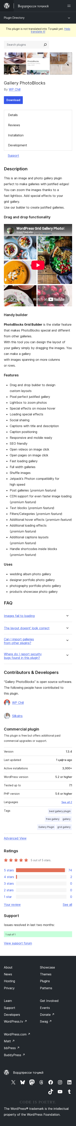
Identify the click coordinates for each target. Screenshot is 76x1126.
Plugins (45, 981)
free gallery (52, 819)
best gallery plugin (60, 811)
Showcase (47, 967)
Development (17, 145)
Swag (46, 1021)
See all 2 (66, 802)
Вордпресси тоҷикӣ (28, 1072)
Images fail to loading (19, 616)
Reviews (14, 125)
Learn (8, 1001)
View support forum (18, 943)
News (8, 974)
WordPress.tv (15, 1021)
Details (13, 115)
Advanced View (15, 838)
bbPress (12, 1048)
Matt (9, 1041)
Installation (16, 135)
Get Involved (49, 1001)
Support (13, 155)
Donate (47, 1015)
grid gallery (64, 827)
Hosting (9, 981)
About (8, 967)
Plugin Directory (14, 17)
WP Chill (14, 89)
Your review (12, 904)
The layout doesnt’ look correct (26, 628)
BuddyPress (14, 1055)
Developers (12, 1015)
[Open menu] (70, 6)
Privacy (9, 988)
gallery (67, 819)
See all (67, 904)
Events (45, 1008)
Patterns (46, 988)
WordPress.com (17, 1034)
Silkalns (17, 716)
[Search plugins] (45, 45)
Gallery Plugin (46, 827)
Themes (45, 974)
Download (13, 100)
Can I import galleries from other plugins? (19, 641)
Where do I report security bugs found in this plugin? (23, 656)
